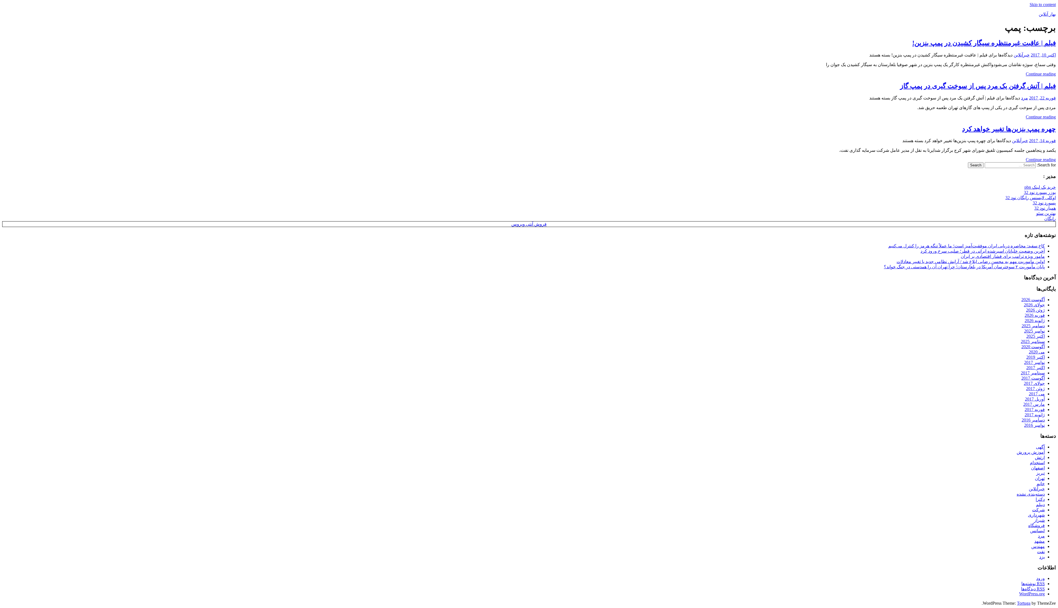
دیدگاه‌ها (1033, 589)
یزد (1042, 557)
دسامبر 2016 (1033, 420)
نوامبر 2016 (1034, 425)
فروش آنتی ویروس (529, 224)
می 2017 (1037, 393)
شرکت (1038, 509)
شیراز (1039, 520)
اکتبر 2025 (1035, 336)
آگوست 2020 (1033, 346)
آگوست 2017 (1033, 378)
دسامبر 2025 (1033, 325)
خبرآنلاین (1022, 55)
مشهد (1039, 541)
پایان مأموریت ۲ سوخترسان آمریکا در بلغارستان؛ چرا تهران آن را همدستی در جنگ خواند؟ (964, 266)
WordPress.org (1032, 593)
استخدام (1037, 462)
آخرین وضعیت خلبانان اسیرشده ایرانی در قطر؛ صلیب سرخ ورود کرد (983, 251)
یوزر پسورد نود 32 (1040, 192)
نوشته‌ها (1033, 583)
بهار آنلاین (1047, 14)
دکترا (1040, 499)
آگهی (1040, 447)
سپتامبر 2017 (1033, 373)
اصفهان (1038, 468)
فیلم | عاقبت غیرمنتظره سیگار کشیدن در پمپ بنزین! (984, 43)
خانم (1041, 483)
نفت (1041, 551)
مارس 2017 (1034, 404)
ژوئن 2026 (1035, 310)
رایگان (1050, 218)
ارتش (1040, 457)
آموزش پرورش (1031, 452)
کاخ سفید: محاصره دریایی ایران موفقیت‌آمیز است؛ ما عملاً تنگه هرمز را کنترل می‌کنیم (966, 246)
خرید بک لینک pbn (1040, 187)
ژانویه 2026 (1035, 320)
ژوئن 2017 (1035, 388)
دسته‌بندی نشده (1031, 494)
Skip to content (1043, 4)
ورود (1040, 578)
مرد (1024, 98)
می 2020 (1037, 352)
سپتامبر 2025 (1033, 341)
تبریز (1040, 473)
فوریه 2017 (1035, 409)
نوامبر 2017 (1034, 362)
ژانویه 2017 (1035, 414)
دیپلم (1040, 504)
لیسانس (1037, 530)
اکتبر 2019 (1035, 357)
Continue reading (1041, 74)
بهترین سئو (1046, 213)
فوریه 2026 (1035, 315)
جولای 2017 (1034, 383)
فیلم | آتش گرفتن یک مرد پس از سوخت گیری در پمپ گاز (978, 86)
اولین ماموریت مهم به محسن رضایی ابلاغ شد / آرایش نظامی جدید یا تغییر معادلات (971, 261)
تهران (1040, 478)
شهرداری (1036, 515)
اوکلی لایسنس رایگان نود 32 (1030, 197)
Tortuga (1023, 603)
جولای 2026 (1034, 304)
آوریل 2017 (1035, 399)
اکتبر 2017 (1035, 367)
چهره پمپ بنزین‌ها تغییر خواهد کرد (1009, 129)
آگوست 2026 (1033, 299)
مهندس (1038, 546)
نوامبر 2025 (1034, 331)
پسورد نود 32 (1044, 203)
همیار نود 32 (1045, 208)
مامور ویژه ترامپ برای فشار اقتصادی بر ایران (1003, 256)
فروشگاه (1036, 525)
